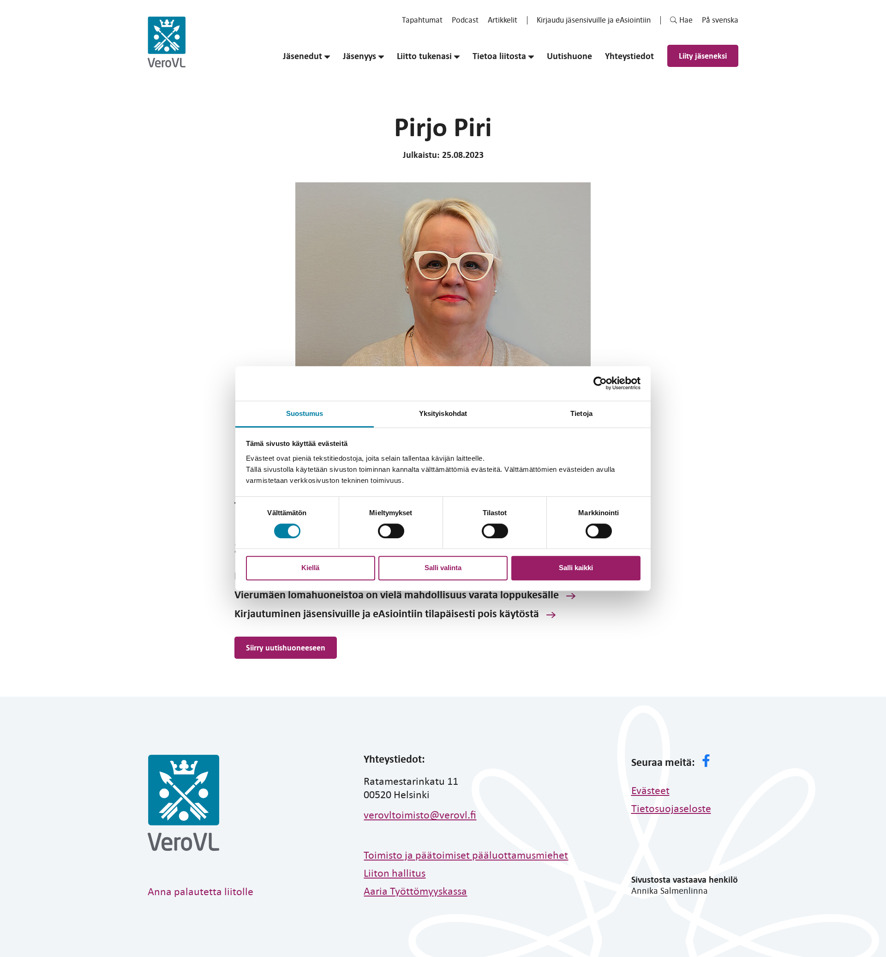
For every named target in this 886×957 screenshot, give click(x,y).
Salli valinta (443, 568)
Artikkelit (502, 19)
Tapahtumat (422, 19)
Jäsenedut (302, 56)
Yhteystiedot (629, 56)
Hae (686, 19)
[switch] (391, 531)
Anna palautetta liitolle (200, 891)
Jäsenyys (359, 56)
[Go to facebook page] (706, 761)
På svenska (720, 19)
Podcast (465, 19)
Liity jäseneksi (703, 55)
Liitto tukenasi (424, 56)
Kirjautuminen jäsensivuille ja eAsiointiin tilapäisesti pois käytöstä (386, 613)
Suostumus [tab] (304, 413)
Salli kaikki (576, 568)
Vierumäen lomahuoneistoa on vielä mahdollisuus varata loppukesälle (396, 594)
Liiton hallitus (394, 872)
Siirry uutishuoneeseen (285, 647)
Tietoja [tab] (581, 413)
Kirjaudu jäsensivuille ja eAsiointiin (594, 19)
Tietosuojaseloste (671, 807)
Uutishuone (569, 56)
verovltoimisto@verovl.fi (420, 814)
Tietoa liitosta (499, 56)
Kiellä (310, 568)
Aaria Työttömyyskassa (415, 890)
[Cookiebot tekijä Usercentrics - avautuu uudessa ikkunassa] (600, 383)
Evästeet (650, 789)
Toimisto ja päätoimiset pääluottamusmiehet (466, 854)
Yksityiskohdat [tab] (443, 413)
